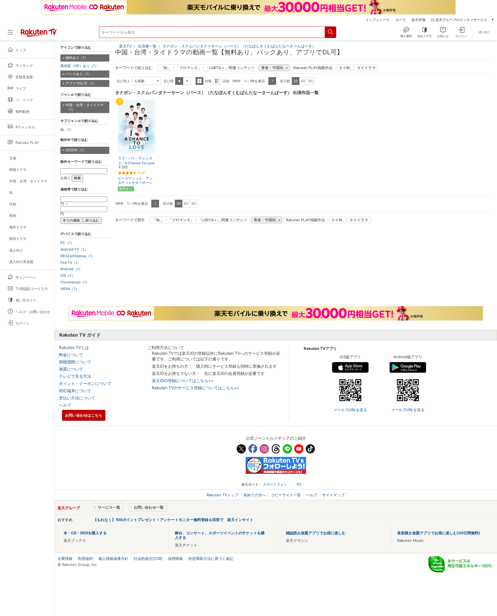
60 (303, 81)
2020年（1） (76, 150)
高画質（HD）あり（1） (79, 66)
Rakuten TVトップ (223, 495)
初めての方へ (255, 495)
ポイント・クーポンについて (85, 383)
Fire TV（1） (70, 263)
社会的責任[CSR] (148, 558)
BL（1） (66, 130)
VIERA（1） (69, 289)
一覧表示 (199, 81)
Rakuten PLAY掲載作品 (312, 68)
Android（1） (71, 269)
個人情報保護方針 (113, 558)
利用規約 (85, 558)
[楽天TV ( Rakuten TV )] (39, 34)
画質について (71, 369)
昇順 (179, 81)
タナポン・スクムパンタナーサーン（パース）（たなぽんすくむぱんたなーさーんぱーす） (239, 46)
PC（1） (67, 243)
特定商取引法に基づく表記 (210, 558)
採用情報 (175, 558)
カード (400, 20)
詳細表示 (217, 81)
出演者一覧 (147, 46)
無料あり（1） (77, 58)
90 (310, 81)
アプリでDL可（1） (81, 83)
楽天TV (125, 46)
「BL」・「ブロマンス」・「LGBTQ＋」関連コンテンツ (207, 68)
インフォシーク (378, 20)
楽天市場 (418, 20)
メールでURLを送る (350, 409)
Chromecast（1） (74, 282)
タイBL (345, 68)
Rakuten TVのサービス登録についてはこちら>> (195, 387)
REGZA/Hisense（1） (77, 256)
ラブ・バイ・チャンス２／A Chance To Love (136, 160)
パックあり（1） (78, 74)
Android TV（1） (74, 249)
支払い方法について (77, 397)
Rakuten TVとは (74, 347)
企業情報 (65, 558)
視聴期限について (75, 361)
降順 (187, 81)
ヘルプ (65, 405)
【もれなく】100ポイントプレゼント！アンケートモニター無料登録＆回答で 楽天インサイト (173, 519)
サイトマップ (333, 495)
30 (295, 81)
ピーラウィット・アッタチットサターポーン (135, 180)
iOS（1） (67, 276)
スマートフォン (275, 484)
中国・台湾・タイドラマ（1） (85, 107)
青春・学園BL (272, 68)
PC (299, 484)
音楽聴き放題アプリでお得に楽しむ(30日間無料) (438, 533)
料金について (71, 354)
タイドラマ (366, 68)
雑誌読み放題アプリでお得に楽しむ (316, 533)
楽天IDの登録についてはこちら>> (182, 380)
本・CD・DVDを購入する (85, 533)
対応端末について (75, 390)
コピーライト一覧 (286, 495)
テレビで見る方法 (75, 376)
